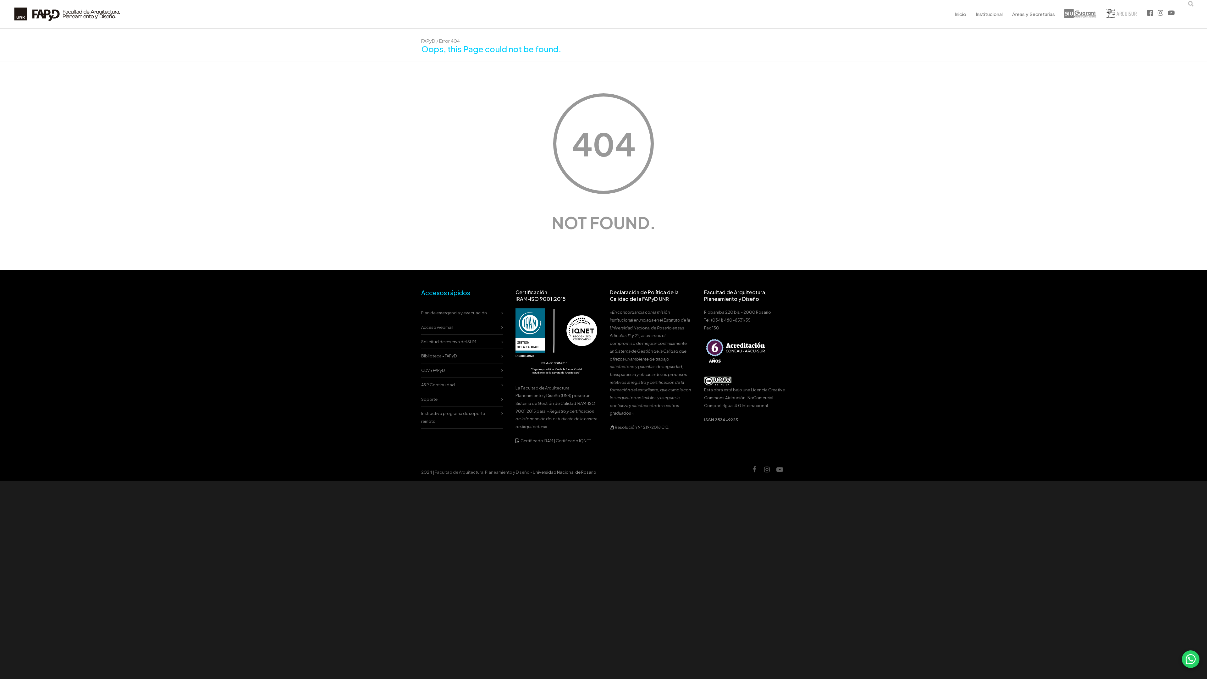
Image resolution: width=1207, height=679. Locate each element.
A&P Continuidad (438, 384)
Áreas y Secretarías (1033, 14)
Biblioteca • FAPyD (439, 355)
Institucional (989, 14)
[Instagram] (767, 472)
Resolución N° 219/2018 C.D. (641, 427)
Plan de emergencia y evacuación (454, 312)
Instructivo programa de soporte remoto (453, 417)
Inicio (960, 14)
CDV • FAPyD (433, 370)
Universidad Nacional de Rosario (564, 472)
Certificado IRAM (537, 440)
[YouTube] (779, 472)
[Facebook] (754, 472)
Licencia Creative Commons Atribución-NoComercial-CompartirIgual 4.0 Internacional (744, 397)
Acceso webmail (437, 327)
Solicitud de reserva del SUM (448, 341)
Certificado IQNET (573, 440)
